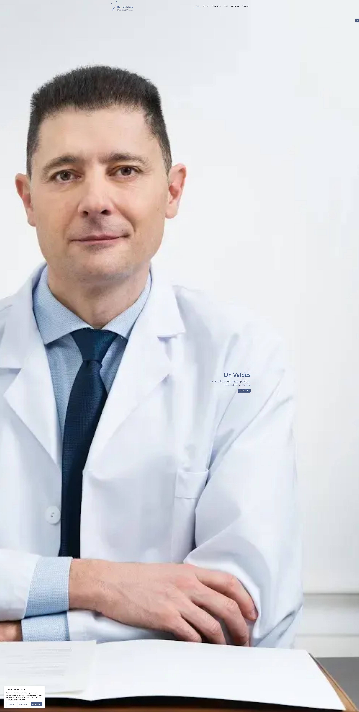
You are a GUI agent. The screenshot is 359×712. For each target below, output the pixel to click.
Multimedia (235, 6)
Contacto (246, 6)
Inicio (197, 6)
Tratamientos (216, 6)
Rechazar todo (23, 704)
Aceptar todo (36, 704)
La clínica (206, 6)
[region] (24, 697)
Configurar (11, 704)
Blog (226, 6)
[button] (357, 20)
